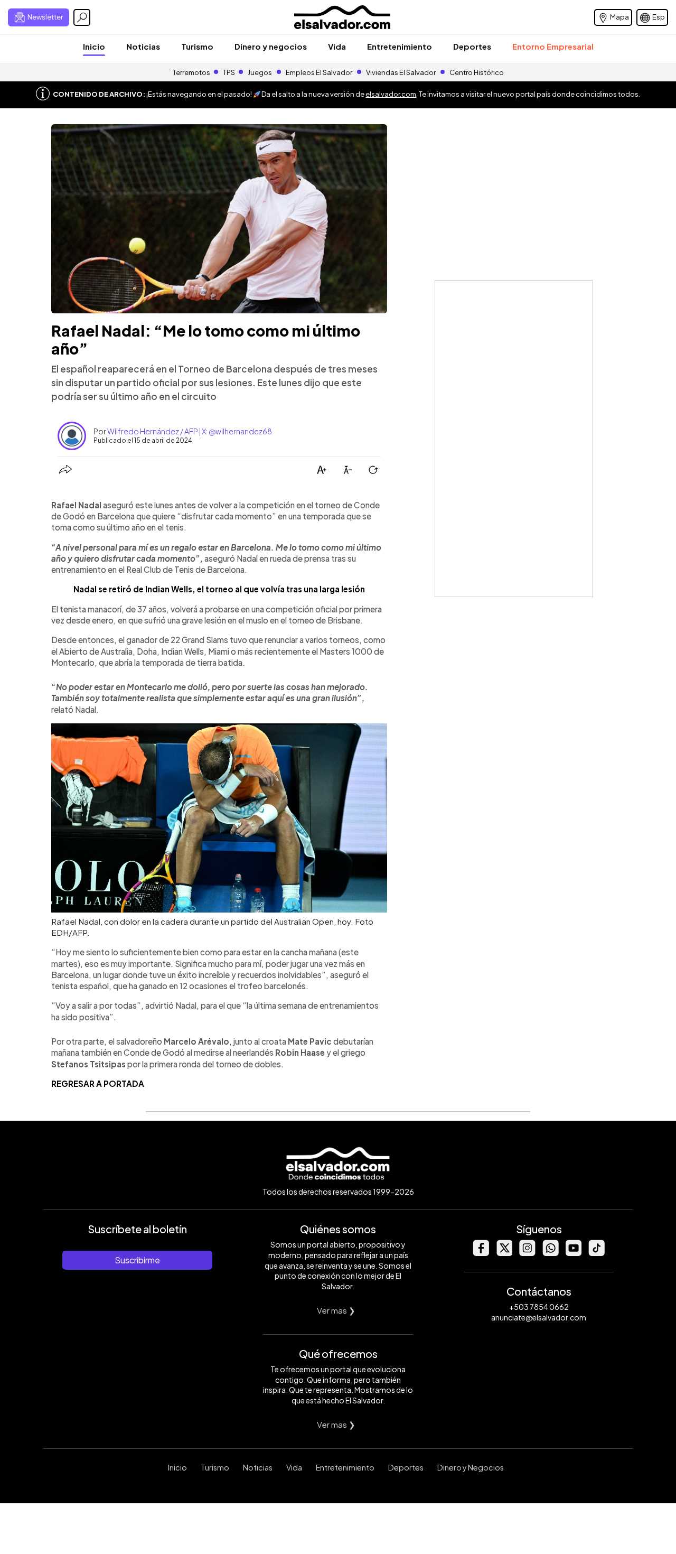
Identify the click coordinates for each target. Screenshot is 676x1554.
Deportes (472, 46)
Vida (337, 46)
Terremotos (191, 72)
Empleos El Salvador (319, 72)
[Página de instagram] (527, 1253)
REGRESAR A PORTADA (97, 1083)
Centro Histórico (476, 72)
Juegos (260, 72)
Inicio (94, 46)
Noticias (143, 46)
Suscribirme (137, 1259)
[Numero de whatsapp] (550, 1253)
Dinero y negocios (270, 46)
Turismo (197, 46)
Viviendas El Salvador (401, 72)
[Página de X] (503, 1253)
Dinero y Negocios (470, 1467)
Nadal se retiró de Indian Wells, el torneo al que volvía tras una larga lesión (219, 589)
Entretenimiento (399, 46)
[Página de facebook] (480, 1253)
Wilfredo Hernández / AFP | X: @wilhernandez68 (189, 431)
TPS (229, 72)
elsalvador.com (390, 94)
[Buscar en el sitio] (81, 17)
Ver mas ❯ (336, 1310)
